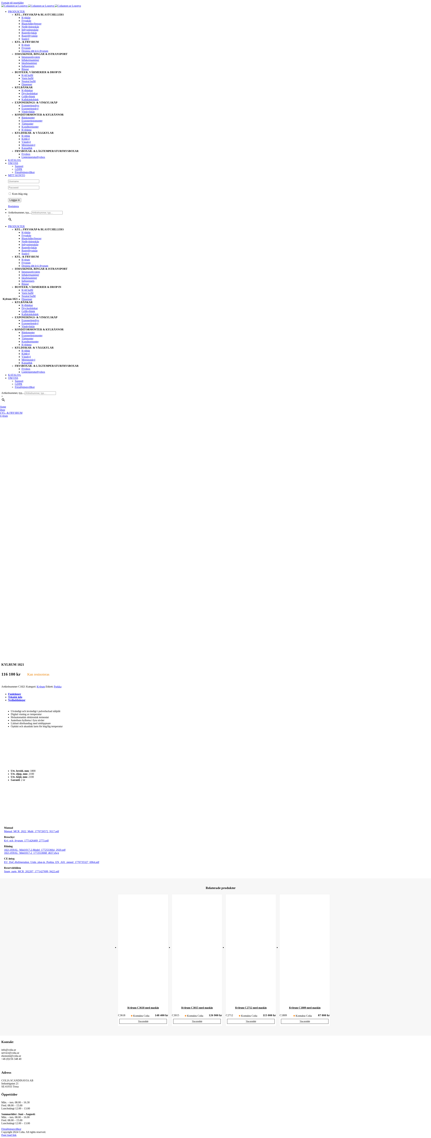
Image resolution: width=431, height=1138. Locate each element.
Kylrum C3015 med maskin (197, 1007)
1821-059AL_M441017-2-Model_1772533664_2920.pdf (34, 849)
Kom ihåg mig (19, 193)
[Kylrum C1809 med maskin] (305, 949)
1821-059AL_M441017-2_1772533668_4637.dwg (31, 852)
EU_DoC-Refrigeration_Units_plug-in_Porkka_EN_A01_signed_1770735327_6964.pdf (51, 862)
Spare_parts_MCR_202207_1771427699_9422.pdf (31, 871)
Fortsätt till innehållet (12, 2)
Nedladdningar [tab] (16, 700)
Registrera (13, 206)
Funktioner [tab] (14, 694)
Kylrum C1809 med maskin (305, 1007)
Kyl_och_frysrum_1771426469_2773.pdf (26, 840)
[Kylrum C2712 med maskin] (251, 949)
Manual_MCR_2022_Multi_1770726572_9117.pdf (31, 831)
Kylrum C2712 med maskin (251, 1007)
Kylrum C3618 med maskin (143, 1007)
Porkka (57, 686)
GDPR (5, 1064)
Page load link (8, 1135)
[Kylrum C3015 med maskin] (197, 949)
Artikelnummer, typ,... (19, 212)
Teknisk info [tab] (15, 697)
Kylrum (41, 686)
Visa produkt (143, 1021)
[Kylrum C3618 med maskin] (143, 949)
